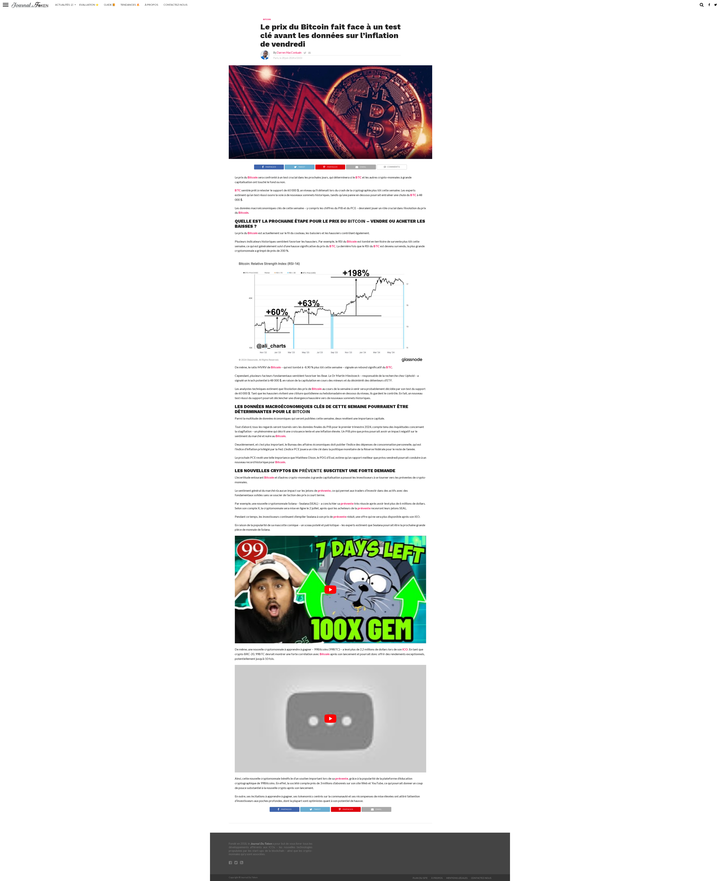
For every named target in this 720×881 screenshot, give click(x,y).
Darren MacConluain (289, 52)
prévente (310, 470)
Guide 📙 (109, 4)
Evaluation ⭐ (89, 4)
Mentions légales (456, 878)
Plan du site (420, 878)
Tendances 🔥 (130, 4)
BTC (359, 177)
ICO (405, 649)
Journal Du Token (261, 843)
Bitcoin (253, 177)
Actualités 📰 (64, 4)
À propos (151, 4)
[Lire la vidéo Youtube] (330, 589)
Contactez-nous (176, 4)
